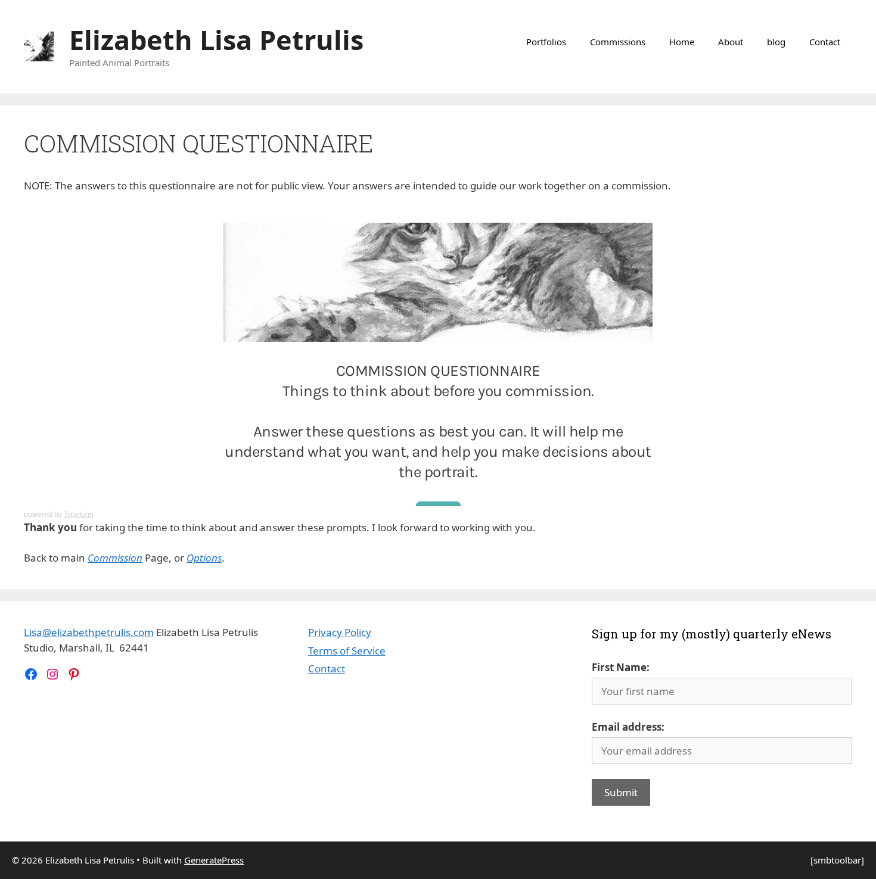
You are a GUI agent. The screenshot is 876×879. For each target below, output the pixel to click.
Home (681, 42)
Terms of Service (347, 650)
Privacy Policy (339, 632)
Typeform (79, 514)
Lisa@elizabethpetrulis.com (89, 632)
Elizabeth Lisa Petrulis (216, 39)
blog (776, 42)
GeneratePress (214, 860)
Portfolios (546, 42)
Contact (824, 42)
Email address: (628, 727)
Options (204, 558)
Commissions (617, 42)
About (730, 42)
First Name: (621, 667)
